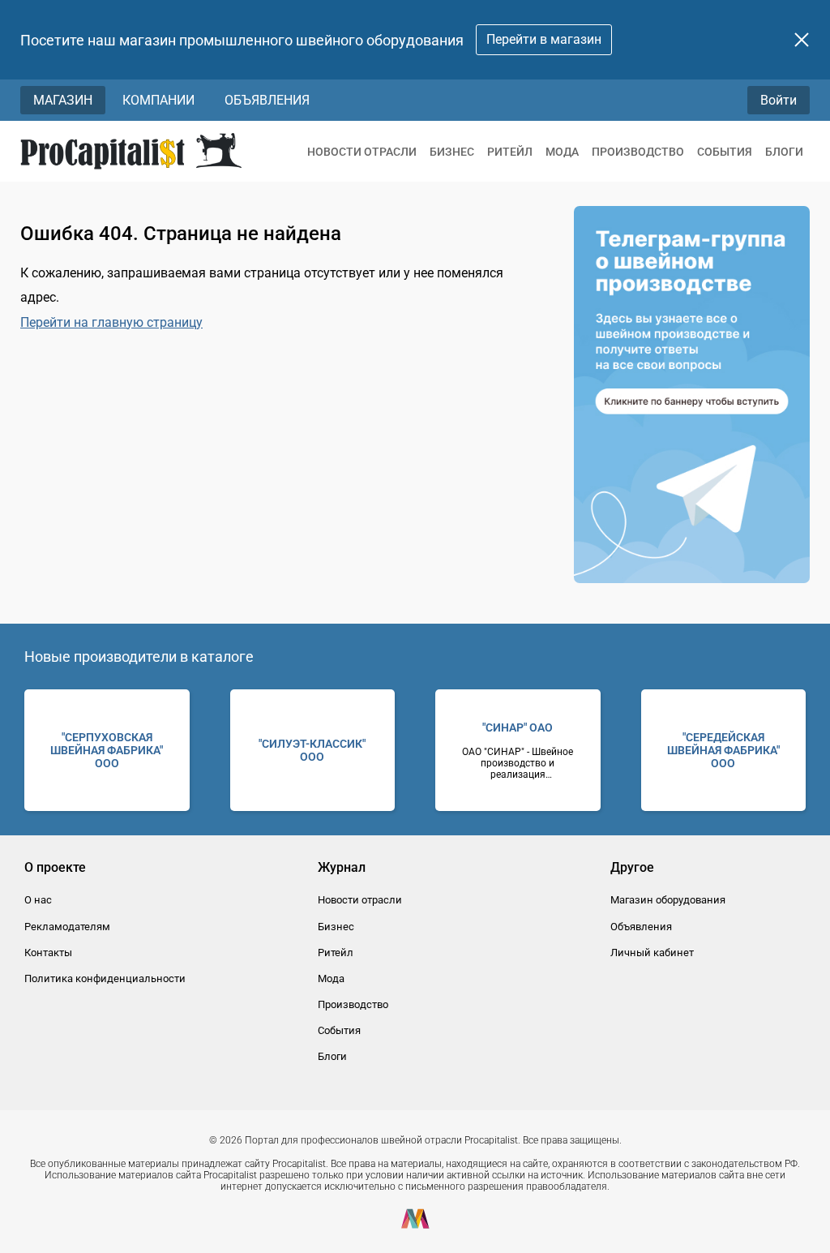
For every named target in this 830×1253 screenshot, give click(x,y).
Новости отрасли (362, 151)
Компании (158, 100)
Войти (778, 100)
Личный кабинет (652, 952)
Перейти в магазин (543, 39)
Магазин (62, 100)
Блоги (784, 151)
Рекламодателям (67, 926)
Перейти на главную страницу (111, 322)
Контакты (48, 952)
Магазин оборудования (667, 900)
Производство (638, 151)
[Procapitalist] (131, 151)
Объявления (267, 100)
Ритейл (510, 151)
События (724, 151)
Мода (562, 151)
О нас (38, 900)
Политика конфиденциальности (105, 978)
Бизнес (452, 151)
